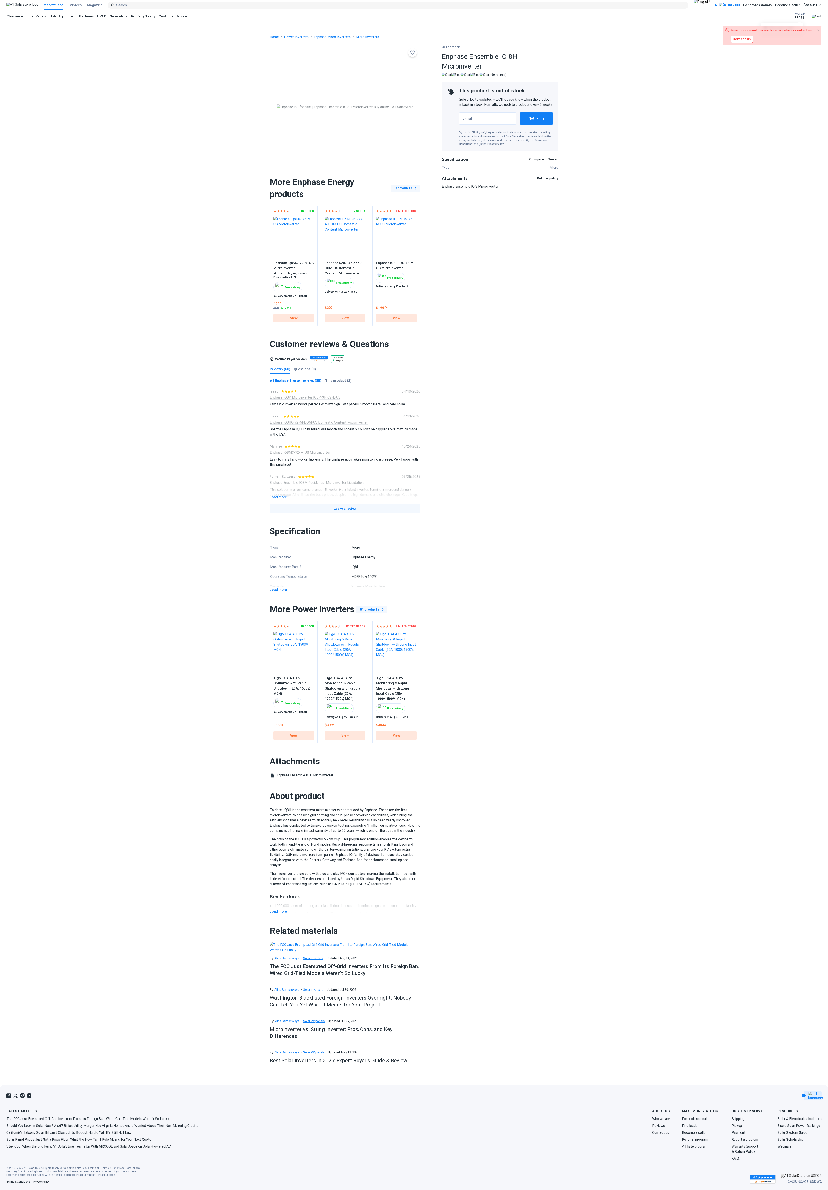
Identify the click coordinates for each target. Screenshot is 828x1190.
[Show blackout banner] (702, 5)
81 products (369, 609)
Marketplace (53, 5)
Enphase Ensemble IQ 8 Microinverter (470, 186)
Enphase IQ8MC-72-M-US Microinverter (300, 452)
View (294, 318)
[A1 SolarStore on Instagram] (22, 1095)
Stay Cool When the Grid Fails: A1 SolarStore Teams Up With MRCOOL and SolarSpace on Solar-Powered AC (88, 1146)
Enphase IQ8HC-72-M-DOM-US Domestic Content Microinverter (319, 422)
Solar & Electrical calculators (800, 1119)
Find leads (689, 1126)
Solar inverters (313, 958)
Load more (278, 497)
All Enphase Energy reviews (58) (295, 380)
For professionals (757, 5)
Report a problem (745, 1139)
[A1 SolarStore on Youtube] (29, 1095)
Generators (119, 16)
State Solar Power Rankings (799, 1126)
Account (810, 5)
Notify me (536, 118)
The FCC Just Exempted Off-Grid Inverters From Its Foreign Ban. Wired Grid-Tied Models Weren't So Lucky (87, 1119)
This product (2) (338, 380)
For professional (694, 1119)
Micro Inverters (367, 37)
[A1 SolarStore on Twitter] (15, 1095)
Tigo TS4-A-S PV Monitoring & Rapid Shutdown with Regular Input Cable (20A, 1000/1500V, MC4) (343, 688)
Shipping (738, 1119)
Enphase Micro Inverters (332, 37)
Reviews (658, 1126)
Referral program (695, 1139)
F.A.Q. (736, 1158)
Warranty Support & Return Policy (745, 1149)
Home (274, 37)
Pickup (737, 1126)
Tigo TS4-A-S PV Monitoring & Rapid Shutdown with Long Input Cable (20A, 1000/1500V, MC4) (392, 688)
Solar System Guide (792, 1133)
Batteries (86, 16)
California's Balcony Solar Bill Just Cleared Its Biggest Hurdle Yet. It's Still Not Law (68, 1133)
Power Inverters (296, 37)
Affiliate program (694, 1146)
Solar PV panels (314, 1021)
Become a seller (787, 5)
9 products (403, 188)
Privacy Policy (495, 144)
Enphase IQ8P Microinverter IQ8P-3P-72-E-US (305, 397)
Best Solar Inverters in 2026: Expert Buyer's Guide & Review (338, 1061)
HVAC (101, 16)
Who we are (661, 1119)
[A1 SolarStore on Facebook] (8, 1095)
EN (715, 5)
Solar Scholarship (791, 1139)
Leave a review (345, 508)
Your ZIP (800, 16)
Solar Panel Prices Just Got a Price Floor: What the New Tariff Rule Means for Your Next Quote (78, 1139)
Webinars (784, 1146)
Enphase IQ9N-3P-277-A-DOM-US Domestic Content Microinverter (344, 268)
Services (75, 5)
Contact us (660, 1133)
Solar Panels (36, 16)
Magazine (94, 5)
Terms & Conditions (113, 1168)
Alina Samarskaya (286, 958)
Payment (738, 1133)
